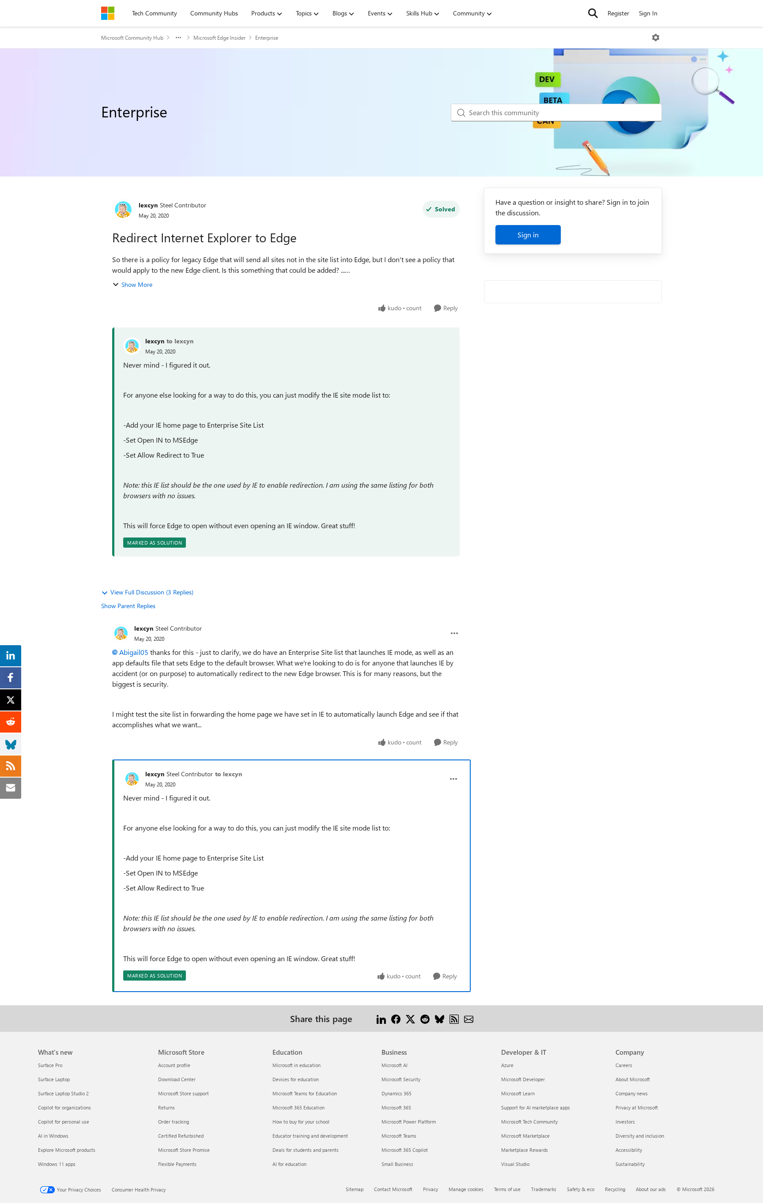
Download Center (177, 1079)
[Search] (593, 13)
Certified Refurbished (181, 1135)
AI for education (289, 1164)
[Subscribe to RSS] (454, 1018)
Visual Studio (515, 1164)
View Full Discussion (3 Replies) (151, 592)
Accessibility (629, 1150)
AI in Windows (53, 1135)
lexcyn (148, 205)
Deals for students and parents (305, 1150)
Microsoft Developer (523, 1079)
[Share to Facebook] (395, 1018)
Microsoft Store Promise (184, 1150)
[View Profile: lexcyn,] (132, 346)
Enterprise (266, 37)
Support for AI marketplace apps (535, 1107)
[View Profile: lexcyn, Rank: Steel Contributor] (123, 210)
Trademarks (543, 1189)
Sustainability (630, 1164)
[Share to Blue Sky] (439, 1018)
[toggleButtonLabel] (656, 37)
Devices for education (295, 1079)
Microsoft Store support (183, 1093)
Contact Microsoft (393, 1189)
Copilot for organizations (64, 1107)
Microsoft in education (296, 1065)
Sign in (528, 234)
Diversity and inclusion (640, 1135)
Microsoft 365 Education (298, 1107)
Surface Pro (50, 1065)
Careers (624, 1065)
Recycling (615, 1189)
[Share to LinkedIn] (381, 1018)
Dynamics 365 (397, 1093)
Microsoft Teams (399, 1135)
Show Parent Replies (128, 606)
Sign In (648, 13)
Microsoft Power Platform (409, 1121)
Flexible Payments (177, 1164)
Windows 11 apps (57, 1164)
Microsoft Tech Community (529, 1121)
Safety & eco (580, 1189)
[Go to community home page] (107, 13)
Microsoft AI (395, 1065)
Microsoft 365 (396, 1107)
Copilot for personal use (63, 1121)
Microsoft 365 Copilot (405, 1150)
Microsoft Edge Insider (219, 37)
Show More (136, 284)
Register (618, 13)
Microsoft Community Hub (132, 37)
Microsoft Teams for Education (304, 1093)
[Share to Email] (468, 1018)
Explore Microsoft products (66, 1150)
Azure (507, 1065)
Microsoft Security (401, 1079)
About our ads (651, 1189)
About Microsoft (633, 1079)
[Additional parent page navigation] (178, 37)
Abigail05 (133, 652)
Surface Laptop (54, 1079)
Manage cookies (466, 1189)
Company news (632, 1093)
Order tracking (173, 1121)
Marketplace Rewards (524, 1150)
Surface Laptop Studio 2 (63, 1093)
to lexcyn (179, 341)
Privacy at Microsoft (637, 1107)
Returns (166, 1107)
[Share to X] (410, 1018)
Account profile (174, 1065)
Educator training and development (310, 1135)
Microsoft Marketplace (525, 1135)
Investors (625, 1121)
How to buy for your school (300, 1121)
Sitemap (354, 1189)
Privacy (430, 1189)
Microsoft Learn (518, 1093)
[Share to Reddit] (425, 1018)
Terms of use (507, 1189)
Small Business (397, 1164)
